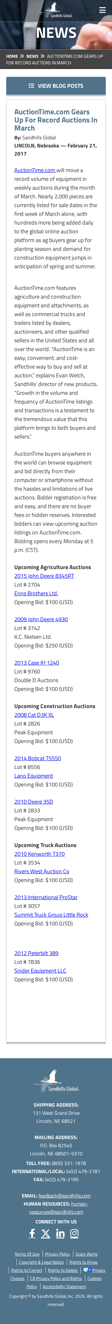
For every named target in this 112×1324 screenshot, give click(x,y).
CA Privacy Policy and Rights (56, 1278)
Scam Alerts (87, 1254)
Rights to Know (83, 1262)
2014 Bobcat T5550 (37, 758)
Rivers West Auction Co (41, 871)
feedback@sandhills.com (65, 1195)
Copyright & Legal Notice (41, 1262)
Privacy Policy (57, 1254)
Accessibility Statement (64, 1286)
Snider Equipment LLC (40, 970)
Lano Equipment (33, 775)
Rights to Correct (26, 1270)
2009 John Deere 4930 (41, 619)
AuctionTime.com (35, 170)
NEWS (32, 56)
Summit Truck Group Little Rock (51, 914)
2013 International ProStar (45, 897)
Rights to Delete (63, 1270)
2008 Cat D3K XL (34, 715)
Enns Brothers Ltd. (36, 593)
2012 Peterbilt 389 (36, 953)
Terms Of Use (27, 1254)
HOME (12, 56)
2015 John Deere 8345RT (44, 576)
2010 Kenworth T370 (39, 854)
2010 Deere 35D (33, 801)
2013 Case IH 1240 (36, 662)
